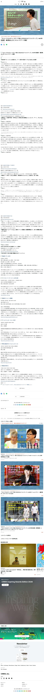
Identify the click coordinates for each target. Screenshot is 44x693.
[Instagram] (21, 4)
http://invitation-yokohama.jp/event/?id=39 (9, 172)
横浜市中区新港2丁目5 (7, 216)
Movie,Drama (11, 665)
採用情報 (2, 684)
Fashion (34, 665)
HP (10, 267)
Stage (16, 665)
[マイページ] (1, 1)
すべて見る (40, 423)
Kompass (5, 669)
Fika (1, 669)
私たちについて (3, 682)
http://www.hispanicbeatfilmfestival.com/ (9, 317)
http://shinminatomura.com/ (7, 219)
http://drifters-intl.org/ (5, 295)
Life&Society (23, 665)
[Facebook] (23, 4)
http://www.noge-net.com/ (6, 362)
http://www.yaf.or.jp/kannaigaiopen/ (8, 381)
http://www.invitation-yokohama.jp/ (8, 242)
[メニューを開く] (43, 1)
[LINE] (28, 4)
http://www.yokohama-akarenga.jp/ (9, 168)
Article (5, 418)
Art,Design (6, 665)
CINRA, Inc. (5, 674)
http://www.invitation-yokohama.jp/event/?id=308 (11, 114)
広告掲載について (24, 684)
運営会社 (23, 682)
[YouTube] (26, 4)
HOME (2, 418)
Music (2, 665)
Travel (31, 665)
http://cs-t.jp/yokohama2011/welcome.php (9, 251)
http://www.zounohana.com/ (8, 109)
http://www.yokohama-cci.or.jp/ (7, 340)
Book (19, 665)
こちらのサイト (12, 89)
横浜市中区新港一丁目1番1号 (8, 165)
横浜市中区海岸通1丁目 (7, 105)
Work (28, 665)
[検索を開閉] (41, 1)
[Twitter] (18, 4)
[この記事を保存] (42, 45)
